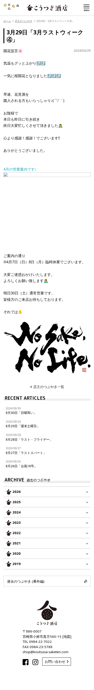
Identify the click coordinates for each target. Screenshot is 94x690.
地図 (66, 636)
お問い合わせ (55, 661)
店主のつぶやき (23, 21)
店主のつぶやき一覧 (48, 386)
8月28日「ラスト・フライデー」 (29, 437)
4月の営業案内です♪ (20, 169)
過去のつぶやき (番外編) (25, 581)
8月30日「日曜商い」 (21, 410)
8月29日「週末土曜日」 (23, 423)
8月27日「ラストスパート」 (26, 450)
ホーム (7, 21)
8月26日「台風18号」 (21, 463)
